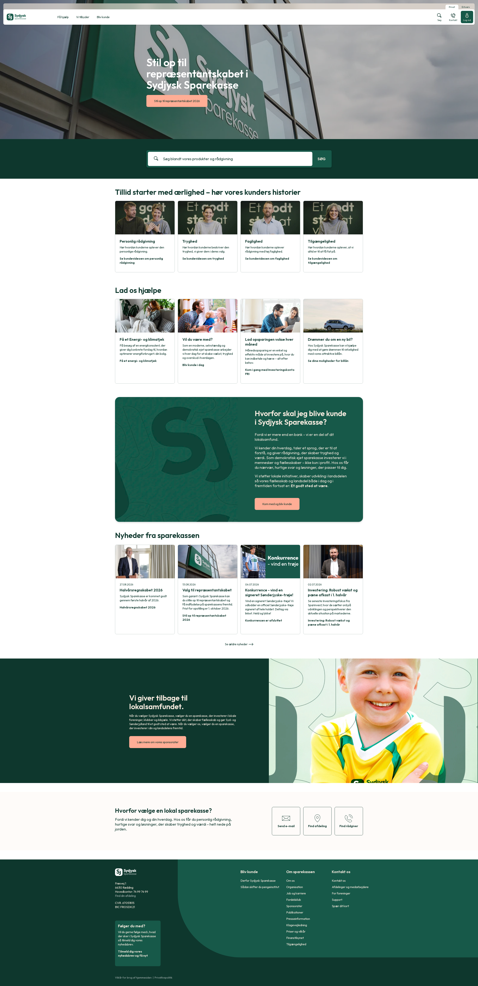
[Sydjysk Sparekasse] (26, 17)
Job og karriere (296, 893)
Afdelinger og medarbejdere (350, 887)
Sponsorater (294, 906)
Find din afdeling (125, 896)
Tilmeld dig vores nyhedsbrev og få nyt (133, 953)
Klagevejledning (296, 925)
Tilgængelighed (296, 944)
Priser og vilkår (295, 931)
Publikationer (294, 912)
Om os (290, 880)
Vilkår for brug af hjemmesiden (133, 977)
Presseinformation (298, 919)
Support (337, 900)
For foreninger (341, 893)
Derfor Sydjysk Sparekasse (258, 880)
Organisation (294, 887)
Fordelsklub (293, 900)
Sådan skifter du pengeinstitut (259, 887)
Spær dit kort (340, 906)
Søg (322, 158)
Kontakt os (339, 880)
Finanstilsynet (295, 938)
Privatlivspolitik (163, 977)
